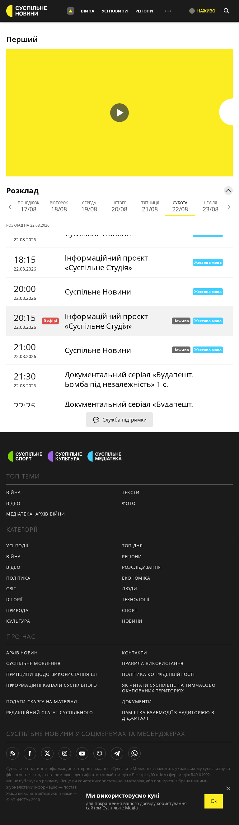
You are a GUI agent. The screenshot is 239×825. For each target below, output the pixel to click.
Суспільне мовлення (33, 663)
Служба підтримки (124, 419)
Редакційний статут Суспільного (49, 712)
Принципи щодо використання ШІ (51, 674)
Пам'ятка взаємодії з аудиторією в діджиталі (168, 715)
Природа (17, 610)
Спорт (130, 610)
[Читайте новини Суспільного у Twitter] (47, 753)
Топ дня (132, 546)
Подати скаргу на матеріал (41, 702)
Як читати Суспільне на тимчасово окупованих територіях (168, 688)
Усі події (17, 546)
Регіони (144, 11)
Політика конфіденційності (158, 674)
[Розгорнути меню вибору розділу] (70, 11)
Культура (18, 621)
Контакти (134, 653)
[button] (119, 113)
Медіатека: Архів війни (35, 514)
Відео (13, 503)
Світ (11, 589)
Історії (14, 599)
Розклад (22, 190)
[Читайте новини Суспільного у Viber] (99, 753)
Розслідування (141, 567)
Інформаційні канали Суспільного (51, 685)
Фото (129, 503)
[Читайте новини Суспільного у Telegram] (117, 753)
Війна (87, 11)
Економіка (136, 578)
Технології (135, 599)
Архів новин (22, 653)
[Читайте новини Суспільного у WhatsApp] (134, 753)
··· (168, 11)
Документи (137, 702)
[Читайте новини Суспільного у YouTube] (82, 753)
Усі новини (115, 11)
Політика (18, 578)
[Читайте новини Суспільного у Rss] (12, 753)
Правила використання (153, 663)
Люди (129, 589)
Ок (214, 801)
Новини (132, 621)
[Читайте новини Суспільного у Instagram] (65, 753)
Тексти (131, 492)
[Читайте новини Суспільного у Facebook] (30, 753)
